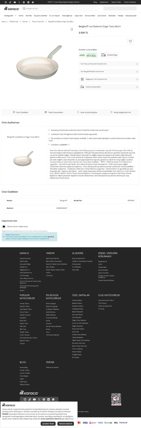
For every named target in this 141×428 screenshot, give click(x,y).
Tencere (48, 323)
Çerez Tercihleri (103, 273)
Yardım (48, 273)
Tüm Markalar (76, 267)
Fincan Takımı (24, 312)
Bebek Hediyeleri (77, 312)
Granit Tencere (25, 335)
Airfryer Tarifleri (25, 373)
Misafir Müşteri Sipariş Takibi (55, 270)
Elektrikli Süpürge (51, 306)
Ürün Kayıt (49, 275)
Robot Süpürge (51, 303)
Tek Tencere (102, 303)
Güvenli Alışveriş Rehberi (106, 280)
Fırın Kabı (101, 309)
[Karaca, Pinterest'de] (44, 399)
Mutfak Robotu (50, 312)
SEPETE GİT (70, 7)
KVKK (100, 264)
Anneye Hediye (77, 300)
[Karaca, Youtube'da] (34, 399)
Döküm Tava (24, 323)
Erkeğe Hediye (77, 355)
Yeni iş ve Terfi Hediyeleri (80, 323)
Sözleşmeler (102, 267)
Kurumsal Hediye (77, 315)
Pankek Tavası (24, 332)
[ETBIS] (112, 399)
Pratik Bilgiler (24, 376)
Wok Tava (23, 329)
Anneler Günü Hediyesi (79, 335)
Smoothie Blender (52, 318)
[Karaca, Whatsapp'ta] (53, 399)
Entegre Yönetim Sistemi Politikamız (106, 276)
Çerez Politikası (103, 270)
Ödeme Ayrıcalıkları (52, 367)
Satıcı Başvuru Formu (26, 278)
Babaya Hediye (77, 303)
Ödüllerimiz (23, 267)
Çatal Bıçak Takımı (26, 309)
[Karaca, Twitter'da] (39, 399)
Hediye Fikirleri (24, 385)
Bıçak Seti (23, 321)
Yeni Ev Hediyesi (77, 349)
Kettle (48, 321)
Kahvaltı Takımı (25, 306)
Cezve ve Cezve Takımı (106, 300)
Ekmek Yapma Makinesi (53, 326)
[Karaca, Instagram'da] (25, 399)
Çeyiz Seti (75, 332)
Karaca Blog (24, 367)
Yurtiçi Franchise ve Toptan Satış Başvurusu (30, 282)
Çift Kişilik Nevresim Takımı (28, 338)
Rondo (48, 329)
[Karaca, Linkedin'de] (48, 399)
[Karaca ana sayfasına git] (29, 392)
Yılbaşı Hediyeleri (77, 337)
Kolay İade (75, 270)
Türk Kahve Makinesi (52, 335)
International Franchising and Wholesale (29, 287)
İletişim (22, 290)
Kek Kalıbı (23, 326)
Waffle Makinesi (51, 315)
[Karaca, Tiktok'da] (30, 399)
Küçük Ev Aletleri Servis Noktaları (56, 264)
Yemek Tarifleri (25, 370)
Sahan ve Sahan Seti (105, 306)
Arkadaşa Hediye (77, 309)
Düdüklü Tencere (25, 315)
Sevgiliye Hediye (77, 306)
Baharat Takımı (25, 341)
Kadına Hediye (76, 352)
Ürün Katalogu (24, 275)
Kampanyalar (76, 264)
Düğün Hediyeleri (77, 326)
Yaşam (22, 379)
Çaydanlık (23, 318)
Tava (47, 332)
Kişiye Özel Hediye (78, 329)
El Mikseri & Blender (52, 309)
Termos (22, 343)
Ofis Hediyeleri (76, 317)
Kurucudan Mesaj (25, 264)
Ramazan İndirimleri (78, 343)
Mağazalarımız (25, 270)
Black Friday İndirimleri (79, 346)
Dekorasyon (23, 382)
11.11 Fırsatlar (75, 357)
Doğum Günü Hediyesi (79, 320)
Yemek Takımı (24, 303)
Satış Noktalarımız (26, 273)
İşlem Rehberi (50, 267)
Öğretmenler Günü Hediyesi (81, 340)
